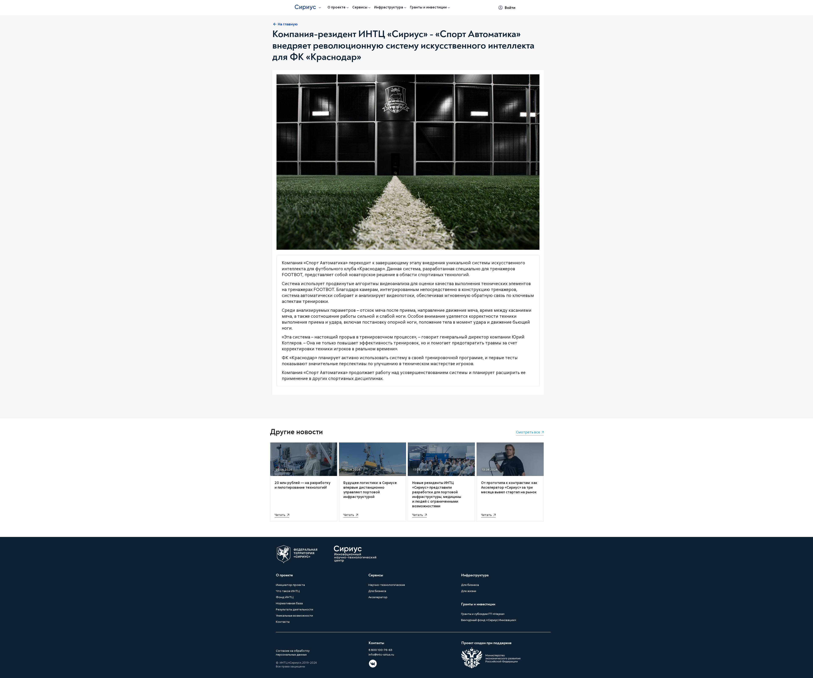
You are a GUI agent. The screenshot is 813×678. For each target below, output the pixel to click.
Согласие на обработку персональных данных (293, 652)
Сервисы (359, 7)
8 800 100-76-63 (380, 649)
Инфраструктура (388, 7)
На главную (288, 24)
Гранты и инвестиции (428, 7)
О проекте (337, 7)
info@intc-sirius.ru (381, 654)
